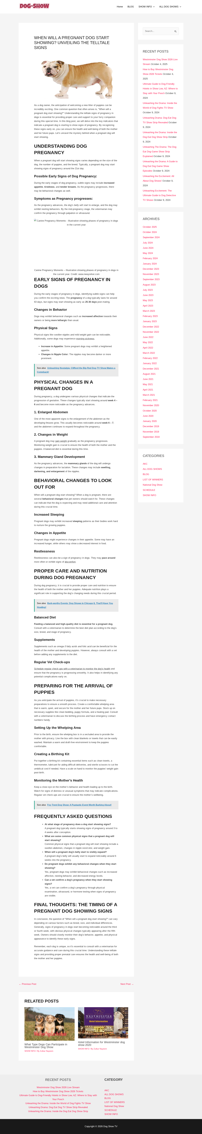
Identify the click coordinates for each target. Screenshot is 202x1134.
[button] (153, 7)
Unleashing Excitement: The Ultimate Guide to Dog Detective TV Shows (159, 195)
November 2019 (151, 431)
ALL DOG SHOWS (168, 6)
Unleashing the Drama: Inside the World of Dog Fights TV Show (58, 1103)
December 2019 (151, 426)
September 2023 (151, 279)
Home (120, 6)
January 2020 (150, 421)
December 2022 (151, 326)
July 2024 (148, 242)
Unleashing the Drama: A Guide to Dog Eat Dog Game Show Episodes (160, 166)
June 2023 (148, 295)
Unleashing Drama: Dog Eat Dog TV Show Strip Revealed (58, 1107)
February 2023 (150, 316)
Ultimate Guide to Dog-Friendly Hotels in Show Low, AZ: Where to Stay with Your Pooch (160, 89)
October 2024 (150, 232)
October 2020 (150, 410)
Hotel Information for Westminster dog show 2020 (101, 1043)
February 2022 (150, 358)
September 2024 (151, 237)
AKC (145, 464)
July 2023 (148, 290)
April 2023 (148, 305)
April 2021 (148, 389)
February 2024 (150, 258)
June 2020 (148, 416)
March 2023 (149, 311)
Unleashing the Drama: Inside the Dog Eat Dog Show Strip (58, 1111)
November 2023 (151, 274)
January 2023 (150, 321)
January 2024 (150, 263)
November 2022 (151, 332)
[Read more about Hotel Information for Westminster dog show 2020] (103, 1022)
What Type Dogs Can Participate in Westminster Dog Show (45, 1046)
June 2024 (148, 248)
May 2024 (148, 253)
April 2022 (148, 347)
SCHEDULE (149, 490)
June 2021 (148, 379)
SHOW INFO (145, 6)
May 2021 (148, 384)
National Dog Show (152, 485)
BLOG (131, 6)
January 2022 (150, 363)
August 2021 (149, 374)
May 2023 (148, 300)
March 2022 (149, 353)
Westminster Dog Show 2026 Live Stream (58, 1087)
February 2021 (150, 400)
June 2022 (148, 337)
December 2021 (151, 368)
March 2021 (149, 395)
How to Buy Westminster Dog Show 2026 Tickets (58, 1091)
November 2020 (151, 405)
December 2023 (151, 269)
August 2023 (149, 284)
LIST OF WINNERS (153, 479)
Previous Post (27, 984)
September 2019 (151, 437)
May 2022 (148, 342)
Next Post (127, 984)
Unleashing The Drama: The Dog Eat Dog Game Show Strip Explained (159, 152)
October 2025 (150, 227)
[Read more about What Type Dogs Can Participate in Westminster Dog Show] (49, 1023)
